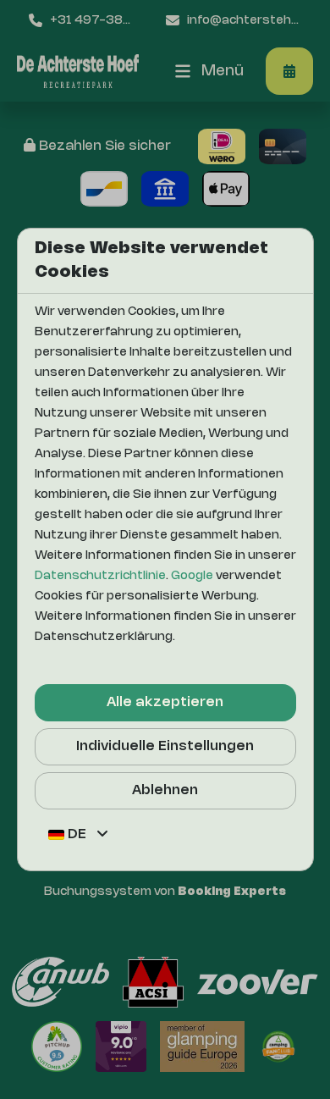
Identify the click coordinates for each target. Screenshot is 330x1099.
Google (192, 576)
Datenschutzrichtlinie (100, 576)
